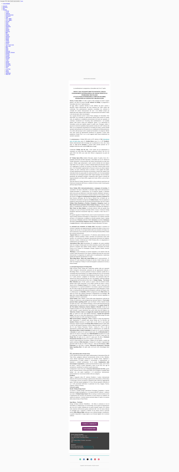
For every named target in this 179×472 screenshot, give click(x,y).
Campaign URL (3, 1)
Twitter (6, 3)
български (8, 16)
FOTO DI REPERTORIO (89, 428)
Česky (7, 22)
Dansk (7, 24)
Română (7, 53)
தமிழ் (7, 67)
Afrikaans (8, 13)
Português (8, 51)
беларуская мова (9, 14)
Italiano (7, 39)
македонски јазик (10, 44)
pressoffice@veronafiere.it (79, 438)
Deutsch (7, 30)
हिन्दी (7, 32)
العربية (7, 12)
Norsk (7, 48)
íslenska (7, 37)
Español (7, 56)
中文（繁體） (9, 20)
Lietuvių (7, 61)
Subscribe (5, 6)
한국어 (7, 43)
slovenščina (8, 65)
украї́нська (8, 73)
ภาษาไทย (8, 69)
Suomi (7, 27)
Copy (22, 1)
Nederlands (8, 26)
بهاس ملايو (8, 46)
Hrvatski (7, 21)
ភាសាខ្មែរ (7, 42)
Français (7, 29)
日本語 (7, 40)
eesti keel (8, 25)
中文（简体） (9, 18)
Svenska (7, 58)
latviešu (7, 62)
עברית (7, 60)
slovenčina (8, 63)
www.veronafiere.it (77, 441)
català (7, 17)
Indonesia (8, 36)
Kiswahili (8, 57)
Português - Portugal (10, 52)
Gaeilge (7, 35)
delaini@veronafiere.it (93, 437)
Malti (7, 47)
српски (7, 66)
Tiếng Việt (8, 74)
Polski (7, 49)
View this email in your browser (89, 78)
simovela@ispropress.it (88, 447)
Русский (8, 54)
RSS (4, 8)
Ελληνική (8, 31)
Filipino (7, 71)
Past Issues (5, 7)
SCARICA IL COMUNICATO (89, 424)
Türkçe (7, 70)
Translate (5, 9)
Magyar (7, 34)
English (7, 11)
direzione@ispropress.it (88, 446)
